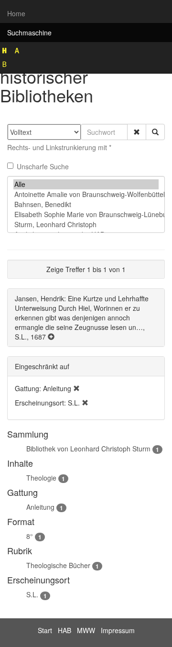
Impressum (118, 630)
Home (16, 13)
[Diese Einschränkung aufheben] (76, 388)
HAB (64, 630)
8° (29, 536)
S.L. (32, 594)
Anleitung (40, 507)
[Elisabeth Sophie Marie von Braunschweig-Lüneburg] (86, 214)
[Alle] (86, 184)
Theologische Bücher (58, 565)
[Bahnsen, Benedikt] (86, 204)
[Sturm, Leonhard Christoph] (86, 224)
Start (45, 630)
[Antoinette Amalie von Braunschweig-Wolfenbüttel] (86, 194)
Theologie (41, 478)
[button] (136, 132)
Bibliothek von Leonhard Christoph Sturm (88, 448)
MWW (86, 630)
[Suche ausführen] (155, 132)
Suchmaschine (29, 32)
